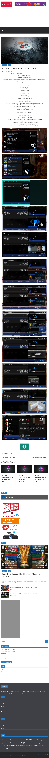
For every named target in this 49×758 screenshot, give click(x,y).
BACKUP (15, 32)
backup (4, 739)
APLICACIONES (28, 29)
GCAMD (2, 709)
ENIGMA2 (13, 29)
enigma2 (42, 739)
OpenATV (36, 743)
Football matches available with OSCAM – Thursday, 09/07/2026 (21, 575)
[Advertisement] (24, 18)
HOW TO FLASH (34, 32)
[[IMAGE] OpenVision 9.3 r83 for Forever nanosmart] (24, 466)
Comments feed (4, 673)
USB (10, 748)
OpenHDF (43, 743)
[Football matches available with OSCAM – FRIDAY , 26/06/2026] (5, 595)
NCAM (2, 706)
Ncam (28, 743)
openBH (40, 743)
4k (1, 740)
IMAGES (20, 29)
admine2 (11, 71)
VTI (12, 748)
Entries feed (3, 671)
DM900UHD (5, 65)
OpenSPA (8, 745)
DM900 (20, 739)
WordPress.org (4, 676)
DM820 (17, 739)
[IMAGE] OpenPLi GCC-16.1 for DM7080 (9, 655)
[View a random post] (46, 30)
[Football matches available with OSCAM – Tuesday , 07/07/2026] (5, 588)
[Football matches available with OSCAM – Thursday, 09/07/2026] (24, 557)
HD (19, 743)
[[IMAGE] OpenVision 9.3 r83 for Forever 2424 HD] (41, 466)
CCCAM (2, 700)
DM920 (23, 739)
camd (9, 740)
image (22, 743)
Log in (2, 669)
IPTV (20, 32)
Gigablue (16, 743)
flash (11, 743)
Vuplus (18, 748)
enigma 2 (2, 743)
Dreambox (28, 740)
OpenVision (13, 745)
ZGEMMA (25, 748)
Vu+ (14, 748)
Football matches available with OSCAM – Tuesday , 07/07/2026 (23, 587)
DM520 (12, 739)
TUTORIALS (7, 32)
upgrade (8, 748)
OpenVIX (17, 745)
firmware (7, 743)
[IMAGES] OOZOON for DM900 (39, 458)
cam (6, 739)
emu (37, 740)
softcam (35, 745)
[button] (8, 29)
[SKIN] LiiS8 (3, 653)
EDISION (34, 739)
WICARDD (3, 711)
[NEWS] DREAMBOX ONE (9, 458)
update (3, 748)
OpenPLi (3, 745)
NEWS (6, 29)
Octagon (32, 743)
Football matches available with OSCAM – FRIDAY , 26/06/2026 (23, 593)
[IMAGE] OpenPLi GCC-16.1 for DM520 (9, 651)
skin (29, 745)
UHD (42, 745)
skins (31, 745)
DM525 (14, 739)
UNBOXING (26, 32)
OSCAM (2, 703)
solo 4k (39, 745)
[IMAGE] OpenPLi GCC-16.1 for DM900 (9, 658)
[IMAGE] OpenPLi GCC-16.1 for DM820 (9, 649)
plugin (24, 745)
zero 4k (22, 748)
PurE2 (27, 745)
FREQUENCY (5, 571)
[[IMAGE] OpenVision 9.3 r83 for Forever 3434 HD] (8, 466)
